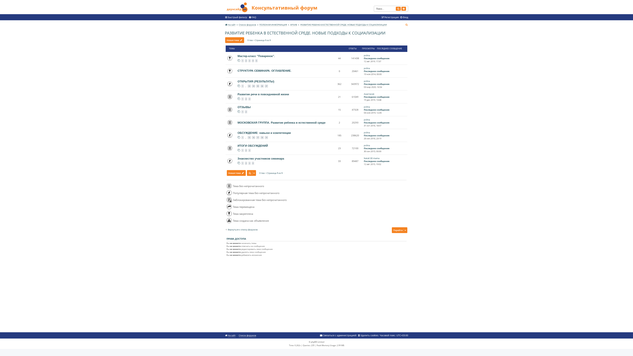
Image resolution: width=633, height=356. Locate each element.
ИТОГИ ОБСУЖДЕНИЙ (253, 145)
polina (367, 55)
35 (258, 86)
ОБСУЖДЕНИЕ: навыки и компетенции (264, 132)
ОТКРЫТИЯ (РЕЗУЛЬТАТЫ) (256, 81)
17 (258, 137)
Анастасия (369, 93)
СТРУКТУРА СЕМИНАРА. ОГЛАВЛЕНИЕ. (264, 70)
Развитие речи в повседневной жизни (263, 94)
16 (253, 137)
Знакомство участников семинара (261, 158)
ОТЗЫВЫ (244, 107)
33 (249, 86)
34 (253, 86)
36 (262, 86)
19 (266, 137)
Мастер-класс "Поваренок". (256, 56)
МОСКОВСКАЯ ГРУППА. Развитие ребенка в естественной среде (281, 122)
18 (262, 137)
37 (266, 86)
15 (249, 137)
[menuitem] (252, 17)
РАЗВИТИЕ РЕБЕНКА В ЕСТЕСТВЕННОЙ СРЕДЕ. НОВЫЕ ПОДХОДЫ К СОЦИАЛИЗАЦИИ (305, 33)
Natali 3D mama (371, 158)
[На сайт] (238, 7)
